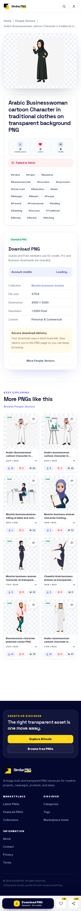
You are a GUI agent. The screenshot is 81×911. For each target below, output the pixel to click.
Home (7, 20)
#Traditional (53, 210)
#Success (34, 210)
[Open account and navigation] (74, 6)
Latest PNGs (11, 804)
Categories (51, 804)
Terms (7, 862)
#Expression (63, 182)
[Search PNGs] (64, 6)
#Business (47, 174)
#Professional (35, 203)
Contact (8, 846)
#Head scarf (18, 189)
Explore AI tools (40, 739)
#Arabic (30, 174)
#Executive (43, 182)
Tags (47, 812)
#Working (48, 217)
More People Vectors (41, 360)
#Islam (54, 189)
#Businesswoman (21, 182)
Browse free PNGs (40, 748)
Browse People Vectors (19, 406)
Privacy (8, 854)
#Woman (16, 217)
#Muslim (33, 196)
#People (49, 196)
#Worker (32, 217)
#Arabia (15, 174)
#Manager (16, 196)
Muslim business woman (47, 285)
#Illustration (37, 189)
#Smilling (55, 203)
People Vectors (25, 20)
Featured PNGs (13, 812)
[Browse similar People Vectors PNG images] (33, 419)
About (7, 838)
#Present (16, 203)
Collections (10, 819)
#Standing (16, 210)
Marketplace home (56, 819)
